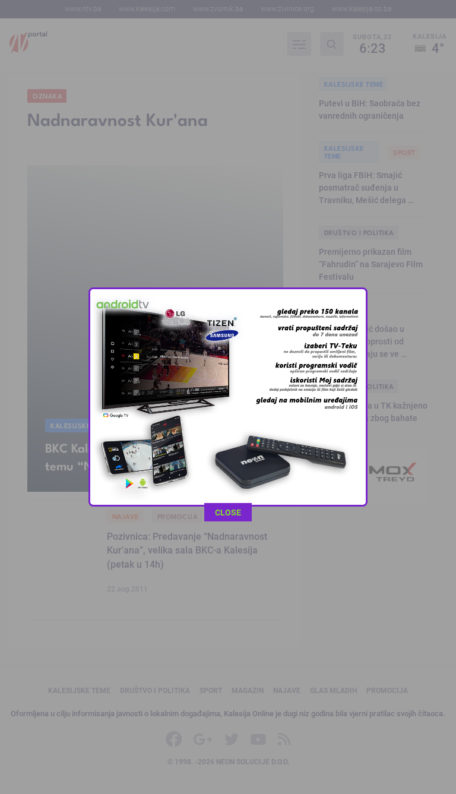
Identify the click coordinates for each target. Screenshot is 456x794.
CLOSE (228, 512)
